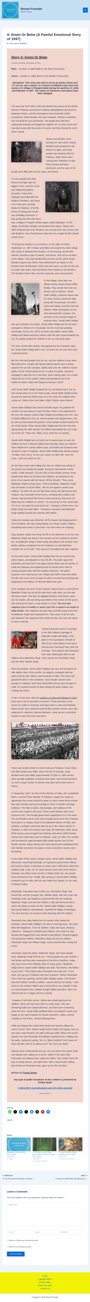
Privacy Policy (45, 1282)
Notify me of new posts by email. (20, 1247)
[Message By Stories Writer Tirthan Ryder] (19, 1144)
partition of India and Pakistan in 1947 (58, 698)
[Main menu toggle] (85, 10)
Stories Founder (31, 8)
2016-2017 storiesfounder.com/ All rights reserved (45, 1088)
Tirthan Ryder (30, 1073)
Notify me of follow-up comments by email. (23, 1240)
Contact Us (45, 1288)
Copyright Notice (45, 1279)
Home (45, 1276)
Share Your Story (45, 1285)
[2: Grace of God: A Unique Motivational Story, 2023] (70, 1144)
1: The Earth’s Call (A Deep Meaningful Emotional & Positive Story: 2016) (44, 1154)
